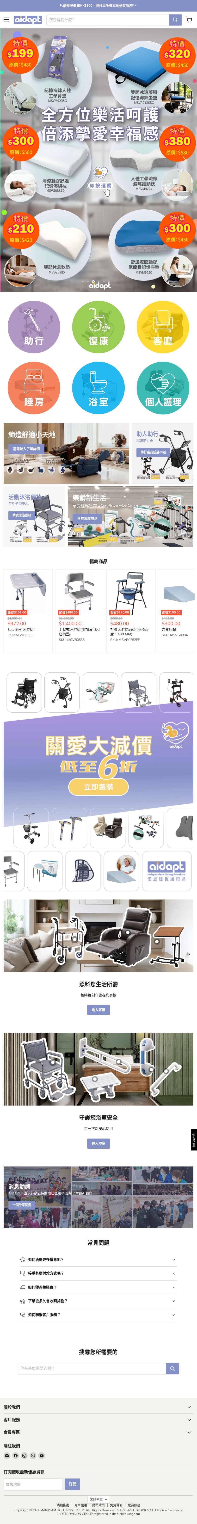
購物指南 (63, 1505)
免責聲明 (116, 1505)
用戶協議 (80, 1505)
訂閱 (72, 1484)
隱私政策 (98, 1505)
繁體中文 (96, 1499)
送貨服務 (134, 1505)
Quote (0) (194, 1140)
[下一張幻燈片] (184, 160)
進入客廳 (98, 1010)
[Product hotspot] (74, 939)
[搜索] (175, 20)
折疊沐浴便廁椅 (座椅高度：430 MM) (129, 632)
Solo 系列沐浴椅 (20, 629)
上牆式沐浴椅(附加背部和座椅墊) (79, 632)
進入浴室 (98, 1143)
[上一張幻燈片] (13, 160)
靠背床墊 (169, 629)
